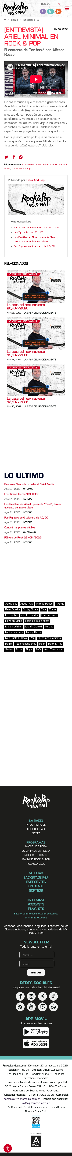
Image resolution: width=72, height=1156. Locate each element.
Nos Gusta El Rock (16, 638)
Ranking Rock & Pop (36, 859)
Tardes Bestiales (36, 855)
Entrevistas (29, 165)
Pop (32, 638)
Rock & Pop (55, 644)
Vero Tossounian (53, 649)
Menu (67, 8)
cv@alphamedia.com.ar (36, 1103)
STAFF (36, 833)
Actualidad (11, 604)
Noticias (27, 499)
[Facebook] (14, 158)
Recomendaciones (25, 644)
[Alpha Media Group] (36, 1139)
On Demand (29, 532)
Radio (8, 644)
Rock (42, 644)
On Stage (28, 489)
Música (49, 627)
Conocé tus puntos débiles (19, 527)
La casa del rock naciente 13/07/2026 (26, 400)
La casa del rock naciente (23, 274)
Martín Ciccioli (33, 627)
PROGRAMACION (36, 825)
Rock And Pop (36, 180)
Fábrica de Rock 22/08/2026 (23, 538)
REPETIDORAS (36, 829)
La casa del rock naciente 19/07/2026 (26, 354)
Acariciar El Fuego (22, 169)
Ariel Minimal (50, 165)
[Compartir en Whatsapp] (21, 157)
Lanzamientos (49, 615)
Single (29, 649)
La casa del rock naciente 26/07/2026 (26, 307)
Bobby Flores (30, 609)
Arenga (60, 604)
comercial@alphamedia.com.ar (22, 1099)
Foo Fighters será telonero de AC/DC (34, 247)
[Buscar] (59, 3)
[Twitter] (6, 158)
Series (9, 649)
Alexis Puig (26, 604)
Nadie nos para (14, 632)
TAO (38, 649)
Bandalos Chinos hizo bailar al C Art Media (36, 228)
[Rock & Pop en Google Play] (36, 1032)
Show (19, 649)
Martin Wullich (13, 627)
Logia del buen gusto (37, 621)
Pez (39, 165)
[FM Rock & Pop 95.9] (14, 8)
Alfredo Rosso (44, 604)
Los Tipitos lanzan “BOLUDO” (29, 233)
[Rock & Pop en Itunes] (36, 1044)
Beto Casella (12, 609)
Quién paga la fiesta (49, 638)
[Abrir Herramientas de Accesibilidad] (7, 1148)
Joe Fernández (29, 615)
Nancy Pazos (33, 632)
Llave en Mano (13, 621)
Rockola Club (36, 864)
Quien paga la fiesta (36, 851)
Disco (52, 609)
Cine (43, 609)
